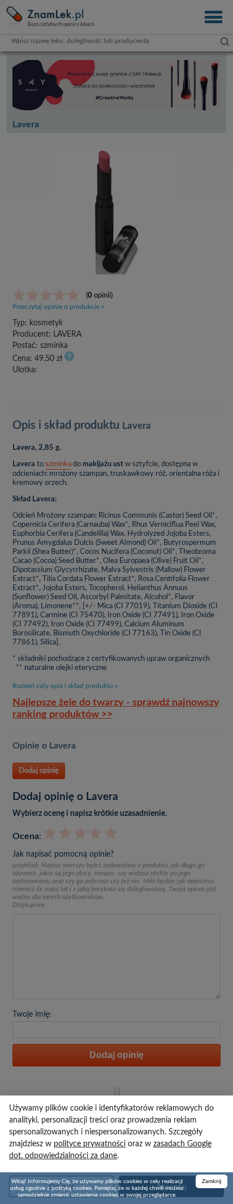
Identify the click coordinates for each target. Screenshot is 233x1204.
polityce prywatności (90, 1144)
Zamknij (211, 1181)
